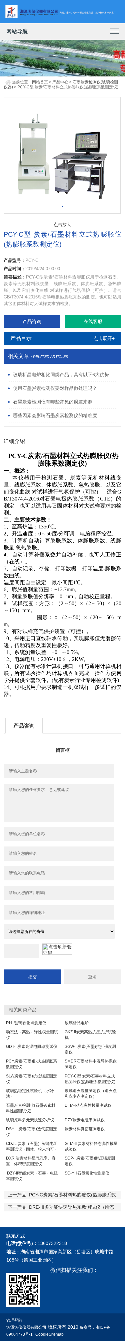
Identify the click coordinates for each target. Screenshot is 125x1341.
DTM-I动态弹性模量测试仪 (88, 1105)
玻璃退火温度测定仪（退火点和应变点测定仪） (91, 1093)
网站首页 (40, 82)
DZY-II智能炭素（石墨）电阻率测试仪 (32, 1176)
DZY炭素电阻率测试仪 (85, 1120)
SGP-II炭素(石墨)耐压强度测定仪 (90, 1161)
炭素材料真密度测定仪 (85, 1129)
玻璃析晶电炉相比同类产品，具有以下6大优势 (61, 374)
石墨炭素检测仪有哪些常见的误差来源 (52, 401)
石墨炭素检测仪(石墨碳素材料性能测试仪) (30, 1108)
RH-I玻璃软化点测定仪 (26, 1023)
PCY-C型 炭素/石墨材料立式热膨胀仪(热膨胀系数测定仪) (90, 1079)
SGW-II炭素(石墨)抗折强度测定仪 (90, 1049)
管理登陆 (14, 1320)
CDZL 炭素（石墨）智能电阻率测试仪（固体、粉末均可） (32, 1146)
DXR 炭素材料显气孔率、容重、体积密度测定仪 (31, 1161)
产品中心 (60, 82)
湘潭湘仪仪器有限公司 (26, 1327)
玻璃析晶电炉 (77, 1023)
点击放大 (62, 224)
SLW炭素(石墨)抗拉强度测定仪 (31, 1079)
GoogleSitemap (49, 1334)
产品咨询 (32, 321)
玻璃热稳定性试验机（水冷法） (30, 1093)
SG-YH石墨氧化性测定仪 (87, 1173)
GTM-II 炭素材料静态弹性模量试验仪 (91, 1146)
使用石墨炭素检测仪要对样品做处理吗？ (55, 388)
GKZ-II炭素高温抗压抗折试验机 (90, 1035)
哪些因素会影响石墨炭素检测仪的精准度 (55, 415)
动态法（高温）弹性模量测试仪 (32, 1035)
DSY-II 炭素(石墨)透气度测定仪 (31, 1132)
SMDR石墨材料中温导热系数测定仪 (91, 1064)
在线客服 (93, 321)
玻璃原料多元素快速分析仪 (30, 1120)
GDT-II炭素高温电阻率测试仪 (31, 1046)
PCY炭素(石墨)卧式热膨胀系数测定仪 (31, 1064)
